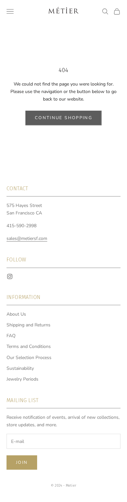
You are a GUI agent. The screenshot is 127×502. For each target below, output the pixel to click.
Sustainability (20, 368)
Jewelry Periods (22, 379)
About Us (16, 314)
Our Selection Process (29, 357)
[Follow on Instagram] (10, 276)
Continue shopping (63, 118)
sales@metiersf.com (27, 238)
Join (22, 462)
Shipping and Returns (28, 325)
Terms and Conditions (29, 346)
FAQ (11, 336)
